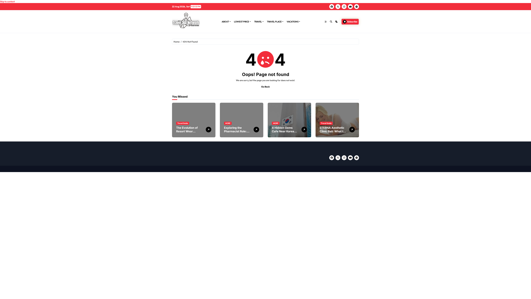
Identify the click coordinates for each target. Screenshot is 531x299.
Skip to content (7, 1)
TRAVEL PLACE (274, 21)
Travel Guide (182, 123)
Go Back (265, 86)
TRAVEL (258, 21)
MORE (227, 123)
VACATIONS (292, 21)
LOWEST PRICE (241, 21)
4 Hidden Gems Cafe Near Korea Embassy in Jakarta (285, 131)
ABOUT (225, 21)
